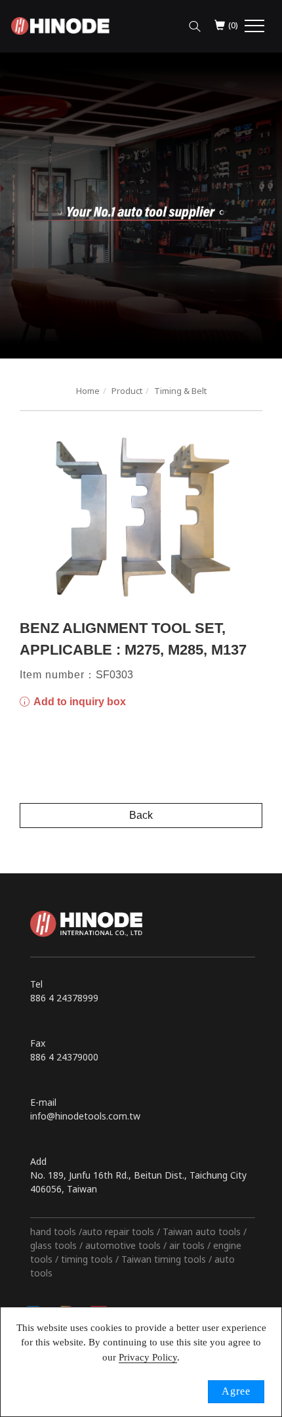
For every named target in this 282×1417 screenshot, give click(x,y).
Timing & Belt (180, 391)
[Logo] (60, 24)
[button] (195, 23)
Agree (236, 1391)
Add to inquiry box (78, 701)
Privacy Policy (148, 1357)
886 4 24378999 (64, 998)
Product (126, 391)
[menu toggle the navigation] (254, 26)
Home (88, 391)
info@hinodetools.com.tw (85, 1116)
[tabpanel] (141, 206)
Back (141, 815)
